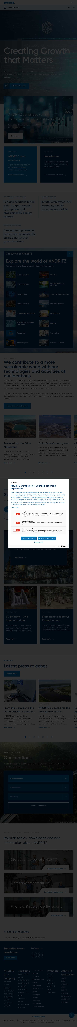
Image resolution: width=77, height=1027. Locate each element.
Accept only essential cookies (47, 538)
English (13, 482)
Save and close (38, 542)
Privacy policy (15, 507)
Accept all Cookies (28, 538)
